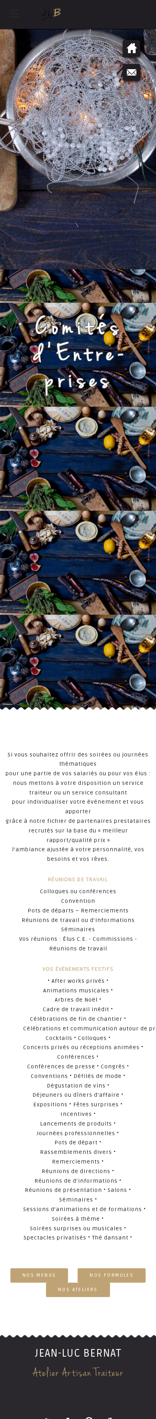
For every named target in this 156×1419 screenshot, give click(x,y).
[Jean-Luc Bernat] (78, 14)
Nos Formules (112, 1275)
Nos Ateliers (78, 1290)
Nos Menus (39, 1275)
